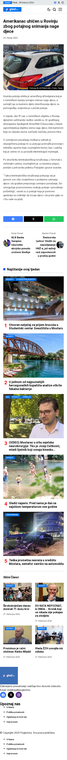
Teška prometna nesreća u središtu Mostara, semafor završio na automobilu (36, 561)
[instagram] (62, 2)
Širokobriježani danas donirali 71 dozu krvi (17, 607)
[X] (59, 2)
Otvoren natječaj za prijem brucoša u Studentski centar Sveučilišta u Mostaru (36, 326)
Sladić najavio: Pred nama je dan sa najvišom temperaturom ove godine (33, 504)
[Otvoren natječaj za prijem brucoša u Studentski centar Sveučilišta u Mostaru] (33, 298)
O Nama (10, 707)
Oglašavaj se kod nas (17, 717)
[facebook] (55, 2)
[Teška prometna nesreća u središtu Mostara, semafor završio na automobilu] (33, 534)
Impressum (12, 722)
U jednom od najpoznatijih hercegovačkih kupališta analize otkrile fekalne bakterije (35, 385)
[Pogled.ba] (12, 9)
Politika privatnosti (15, 712)
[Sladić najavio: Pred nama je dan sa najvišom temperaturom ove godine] (33, 477)
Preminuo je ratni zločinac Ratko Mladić (17, 650)
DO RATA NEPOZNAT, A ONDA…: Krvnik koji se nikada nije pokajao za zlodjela (49, 610)
